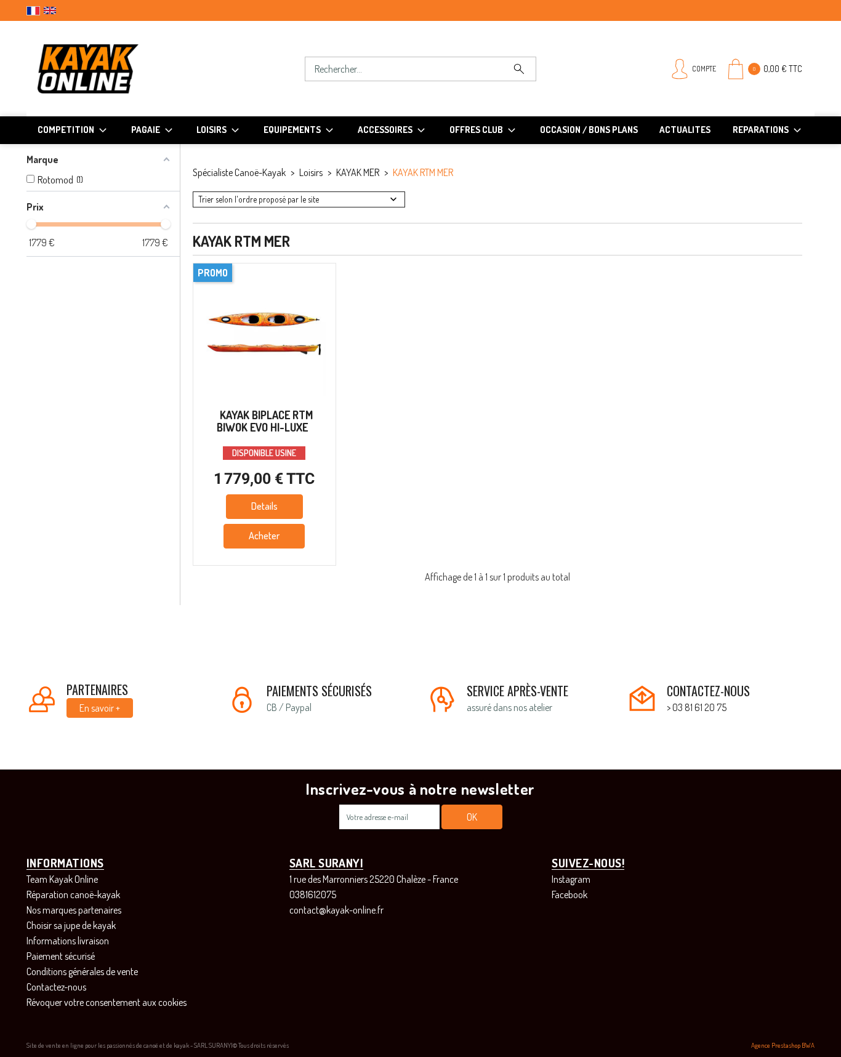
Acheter (264, 535)
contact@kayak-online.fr (336, 910)
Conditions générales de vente (82, 971)
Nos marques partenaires (73, 910)
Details (264, 506)
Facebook (569, 894)
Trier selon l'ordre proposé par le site (258, 199)
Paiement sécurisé (60, 956)
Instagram (571, 879)
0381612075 (312, 894)
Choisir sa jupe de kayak (71, 925)
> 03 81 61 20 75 (696, 707)
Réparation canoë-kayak (73, 894)
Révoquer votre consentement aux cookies (106, 1002)
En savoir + (99, 708)
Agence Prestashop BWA (783, 1045)
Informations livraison (67, 940)
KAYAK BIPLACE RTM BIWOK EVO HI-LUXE (265, 421)
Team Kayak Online (62, 879)
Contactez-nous (56, 987)
